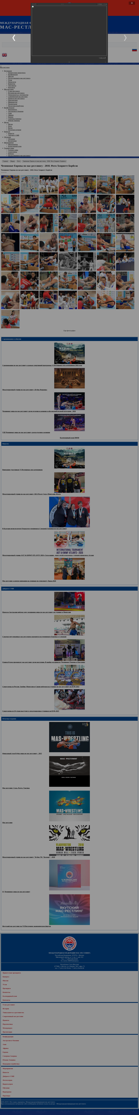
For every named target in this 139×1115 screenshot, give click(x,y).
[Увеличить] (104, 4)
